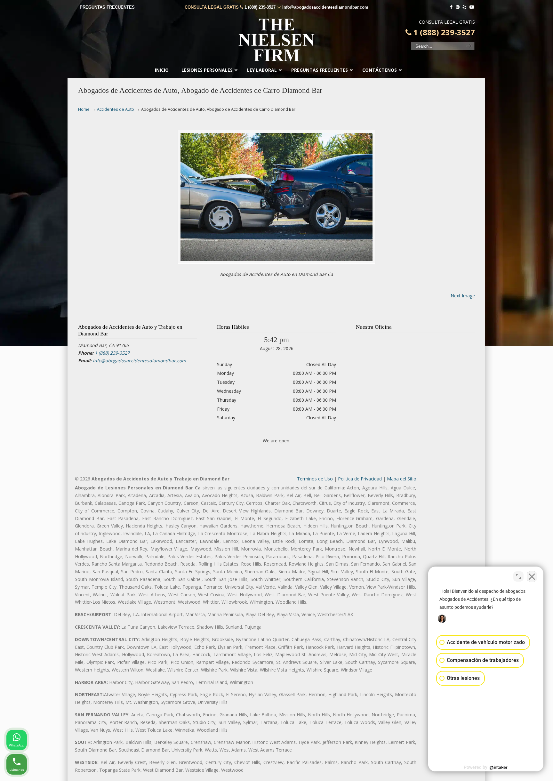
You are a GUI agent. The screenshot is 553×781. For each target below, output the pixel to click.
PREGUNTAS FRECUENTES (107, 7)
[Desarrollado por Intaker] (498, 767)
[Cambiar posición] (518, 576)
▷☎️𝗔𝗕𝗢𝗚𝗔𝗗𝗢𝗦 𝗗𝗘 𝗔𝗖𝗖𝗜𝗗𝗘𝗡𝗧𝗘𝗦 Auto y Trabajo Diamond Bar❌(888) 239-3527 (276, 40)
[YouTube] (472, 7)
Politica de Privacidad (360, 479)
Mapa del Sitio (401, 479)
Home (84, 109)
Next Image (463, 296)
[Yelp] (465, 7)
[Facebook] (451, 7)
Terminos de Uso (315, 479)
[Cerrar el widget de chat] (532, 576)
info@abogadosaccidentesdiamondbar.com (325, 7)
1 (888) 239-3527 (260, 7)
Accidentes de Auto (115, 109)
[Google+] (458, 7)
